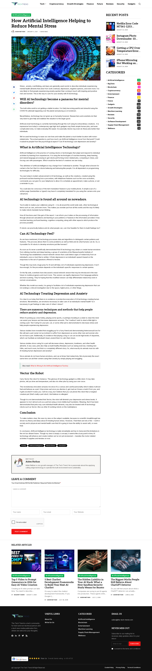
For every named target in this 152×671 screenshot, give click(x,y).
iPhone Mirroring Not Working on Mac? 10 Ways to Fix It (127, 64)
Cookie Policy (109, 667)
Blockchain (124, 87)
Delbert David (19, 595)
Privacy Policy (120, 667)
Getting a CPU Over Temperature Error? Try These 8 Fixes (128, 51)
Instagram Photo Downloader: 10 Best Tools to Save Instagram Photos (127, 40)
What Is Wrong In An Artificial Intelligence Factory (49, 366)
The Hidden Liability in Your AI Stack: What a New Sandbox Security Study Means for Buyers (91, 583)
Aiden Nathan (20, 31)
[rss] (26, 636)
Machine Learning (124, 111)
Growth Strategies (124, 108)
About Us (48, 619)
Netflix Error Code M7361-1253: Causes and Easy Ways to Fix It (127, 28)
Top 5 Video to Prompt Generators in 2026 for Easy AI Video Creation (24, 582)
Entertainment (124, 94)
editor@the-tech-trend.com (122, 620)
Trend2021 (62, 445)
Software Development (124, 121)
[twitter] (23, 635)
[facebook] (12, 636)
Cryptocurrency (124, 90)
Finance (124, 97)
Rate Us (44, 658)
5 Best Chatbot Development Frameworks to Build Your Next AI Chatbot (59, 583)
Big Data (124, 84)
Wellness (124, 128)
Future (124, 101)
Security (124, 118)
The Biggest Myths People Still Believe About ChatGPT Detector (125, 582)
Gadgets (124, 104)
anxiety (23, 445)
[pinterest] (19, 636)
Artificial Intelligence (21, 15)
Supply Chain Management (124, 125)
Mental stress (50, 445)
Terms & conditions (134, 667)
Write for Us (49, 622)
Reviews (124, 115)
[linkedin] (16, 635)
